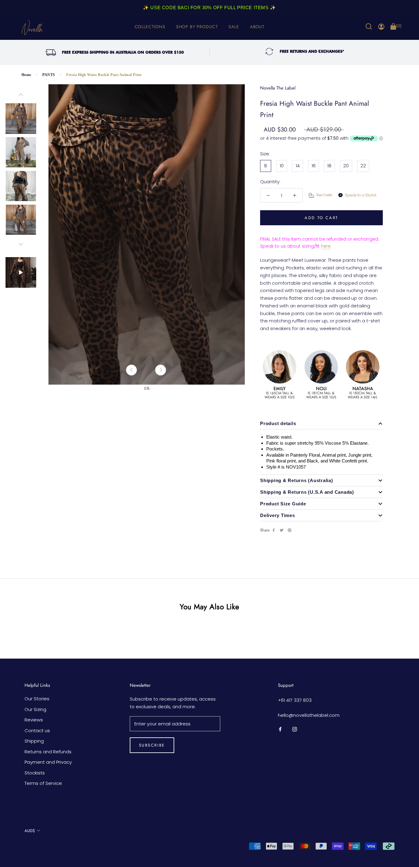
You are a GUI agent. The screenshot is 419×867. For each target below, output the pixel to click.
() (399, 26)
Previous (21, 95)
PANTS (48, 75)
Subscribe (152, 745)
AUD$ (30, 831)
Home (26, 75)
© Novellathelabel (39, 847)
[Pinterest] (289, 530)
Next (21, 244)
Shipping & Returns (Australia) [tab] (296, 480)
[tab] (321, 423)
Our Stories (37, 698)
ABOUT (257, 26)
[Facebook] (273, 530)
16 (314, 165)
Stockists (35, 773)
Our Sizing (35, 709)
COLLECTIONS (150, 26)
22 (363, 165)
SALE (234, 26)
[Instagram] (294, 729)
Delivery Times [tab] (277, 515)
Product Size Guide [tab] (283, 503)
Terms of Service (43, 783)
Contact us (37, 730)
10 (282, 165)
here (326, 246)
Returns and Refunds (48, 751)
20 (346, 165)
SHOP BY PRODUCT (197, 26)
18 (329, 165)
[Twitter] (281, 530)
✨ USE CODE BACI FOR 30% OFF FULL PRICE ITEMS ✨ (209, 7)
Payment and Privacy (48, 762)
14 (298, 165)
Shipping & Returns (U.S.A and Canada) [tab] (307, 492)
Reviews (34, 720)
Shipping (34, 741)
